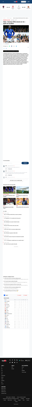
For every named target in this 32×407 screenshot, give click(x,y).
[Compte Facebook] (12, 360)
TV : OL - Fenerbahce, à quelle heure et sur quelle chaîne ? (14, 240)
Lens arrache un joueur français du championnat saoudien (14, 236)
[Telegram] (16, 46)
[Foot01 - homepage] (16, 2)
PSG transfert (28, 398)
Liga (4, 205)
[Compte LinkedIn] (17, 360)
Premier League (6, 20)
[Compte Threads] (17, 362)
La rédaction (22, 398)
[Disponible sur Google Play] (22, 360)
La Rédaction (7, 43)
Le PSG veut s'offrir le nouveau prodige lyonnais (12, 229)
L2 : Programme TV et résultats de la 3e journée (12, 218)
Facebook (27, 400)
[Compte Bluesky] (14, 362)
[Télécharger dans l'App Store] (28, 360)
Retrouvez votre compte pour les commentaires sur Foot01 (11, 398)
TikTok (23, 400)
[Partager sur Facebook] (11, 46)
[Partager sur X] (14, 46)
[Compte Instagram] (14, 360)
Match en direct (10, 400)
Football (5, 400)
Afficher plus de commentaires (16, 180)
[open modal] (28, 1)
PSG (17, 205)
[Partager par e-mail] (6, 48)
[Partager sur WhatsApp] (9, 46)
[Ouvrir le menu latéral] (3, 1)
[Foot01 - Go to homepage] (4, 361)
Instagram (19, 400)
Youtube (15, 400)
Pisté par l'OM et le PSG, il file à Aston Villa (11, 225)
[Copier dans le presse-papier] (4, 48)
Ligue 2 (17, 194)
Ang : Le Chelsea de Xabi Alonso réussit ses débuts (13, 214)
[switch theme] (27, 1)
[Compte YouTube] (12, 362)
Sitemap (16, 401)
